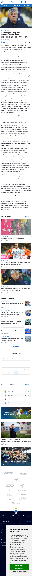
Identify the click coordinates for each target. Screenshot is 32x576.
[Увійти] (26, 2)
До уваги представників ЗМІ (9, 331)
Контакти (4, 555)
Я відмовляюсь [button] (19, 568)
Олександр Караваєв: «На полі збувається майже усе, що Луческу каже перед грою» (15, 263)
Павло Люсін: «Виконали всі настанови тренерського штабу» (12, 304)
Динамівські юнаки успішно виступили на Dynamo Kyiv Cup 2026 (12, 339)
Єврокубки (4, 533)
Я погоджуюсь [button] (19, 565)
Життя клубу (5, 329)
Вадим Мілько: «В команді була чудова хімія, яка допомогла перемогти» (12, 313)
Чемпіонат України (6, 319)
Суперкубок (5, 30)
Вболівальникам (5, 558)
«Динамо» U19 (5, 301)
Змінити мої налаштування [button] (19, 571)
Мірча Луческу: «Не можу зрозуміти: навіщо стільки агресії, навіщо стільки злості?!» (16, 289)
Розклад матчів (5, 542)
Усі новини (4, 530)
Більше (27, 384)
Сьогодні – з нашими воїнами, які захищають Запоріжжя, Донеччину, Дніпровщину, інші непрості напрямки (16, 441)
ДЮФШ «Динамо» (6, 336)
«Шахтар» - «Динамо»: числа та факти (12, 238)
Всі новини (16, 346)
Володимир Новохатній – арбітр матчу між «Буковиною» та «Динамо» (12, 322)
